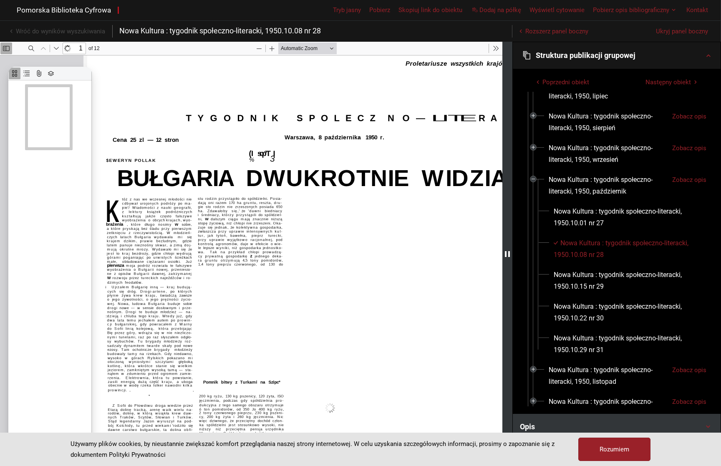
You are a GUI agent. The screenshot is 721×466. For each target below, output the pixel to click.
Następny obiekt (668, 82)
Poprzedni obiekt (565, 82)
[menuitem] (607, 122)
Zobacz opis (689, 116)
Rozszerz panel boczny (556, 31)
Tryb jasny (347, 10)
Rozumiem (614, 449)
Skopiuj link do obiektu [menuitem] (430, 10)
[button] (617, 55)
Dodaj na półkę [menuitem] (500, 10)
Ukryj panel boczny (682, 31)
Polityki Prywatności (137, 454)
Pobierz (379, 10)
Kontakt (697, 10)
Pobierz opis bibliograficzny (631, 10)
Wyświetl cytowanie (557, 10)
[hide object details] (507, 254)
